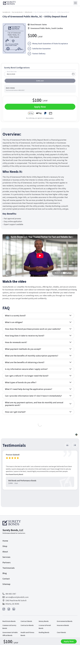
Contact (6, 578)
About (5, 551)
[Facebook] (9, 609)
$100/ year (40, 81)
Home (5, 540)
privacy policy (49, 118)
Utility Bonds (28, 12)
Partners (6, 562)
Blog (4, 573)
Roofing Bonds (44, 632)
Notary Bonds (44, 621)
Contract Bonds (26, 621)
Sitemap (6, 584)
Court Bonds (61, 632)
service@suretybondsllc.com (17, 597)
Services (6, 557)
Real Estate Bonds (9, 621)
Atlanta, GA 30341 (12, 604)
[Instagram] (3, 609)
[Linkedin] (13, 609)
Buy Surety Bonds (17, 12)
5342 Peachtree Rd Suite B (16, 600)
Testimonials (8, 568)
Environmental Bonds (64, 621)
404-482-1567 (11, 594)
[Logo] (12, 523)
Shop (4, 546)
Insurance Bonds (63, 625)
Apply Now (69, 641)
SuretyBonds (6, 12)
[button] (67, 445)
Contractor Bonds (27, 625)
